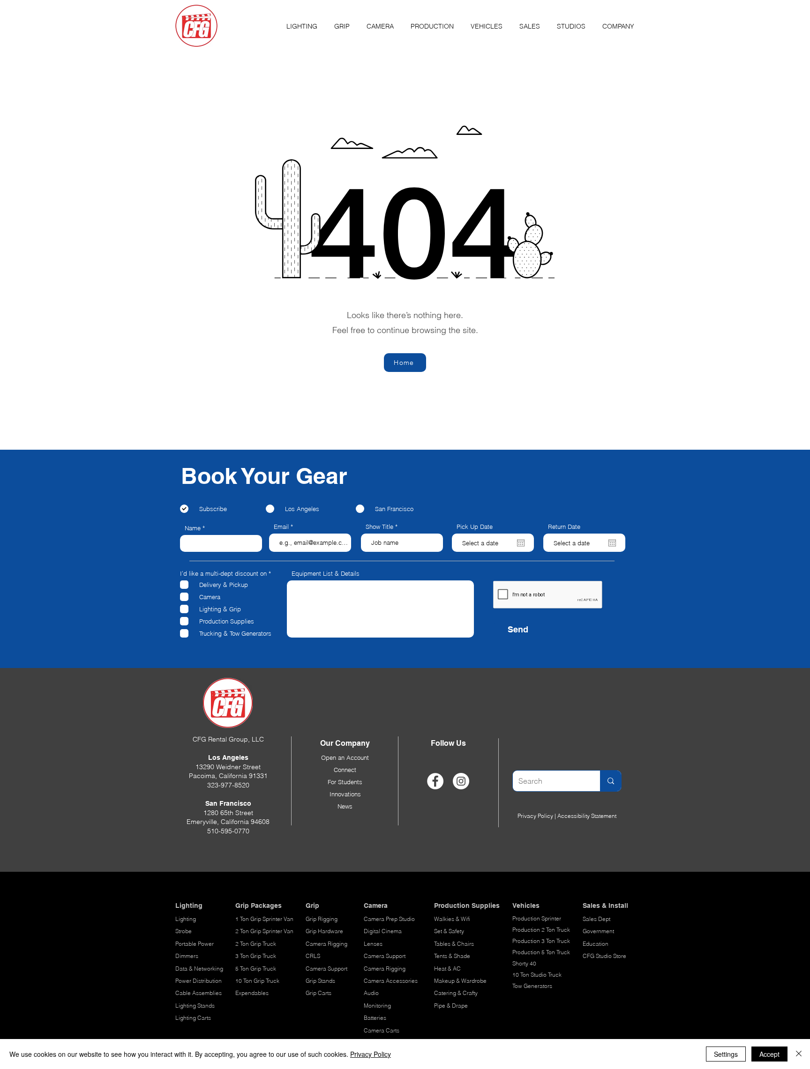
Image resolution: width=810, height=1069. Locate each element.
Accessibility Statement (586, 815)
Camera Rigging (326, 943)
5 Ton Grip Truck (255, 968)
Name (193, 528)
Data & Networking (199, 968)
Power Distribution (198, 980)
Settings (726, 1054)
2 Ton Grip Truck (255, 943)
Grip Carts (318, 992)
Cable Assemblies (198, 992)
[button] (302, 22)
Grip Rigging (322, 918)
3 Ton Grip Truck (255, 955)
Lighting (185, 918)
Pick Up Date (475, 527)
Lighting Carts (193, 1017)
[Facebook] (435, 781)
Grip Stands (320, 980)
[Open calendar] (521, 543)
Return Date (564, 527)
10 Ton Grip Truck (257, 980)
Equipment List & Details (326, 574)
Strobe (183, 931)
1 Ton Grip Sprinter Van (264, 918)
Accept (769, 1054)
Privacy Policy (535, 815)
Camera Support (326, 968)
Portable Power (194, 943)
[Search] (610, 781)
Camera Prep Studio (389, 918)
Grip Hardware (324, 931)
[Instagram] (461, 781)
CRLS (313, 955)
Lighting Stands (195, 1005)
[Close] (798, 1054)
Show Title (379, 527)
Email (281, 527)
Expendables (252, 992)
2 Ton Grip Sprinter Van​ (264, 931)
